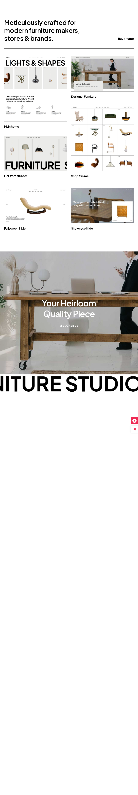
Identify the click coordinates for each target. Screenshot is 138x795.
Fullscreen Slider (15, 228)
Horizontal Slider (15, 176)
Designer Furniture (84, 96)
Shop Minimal (80, 176)
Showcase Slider (82, 228)
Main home (11, 126)
